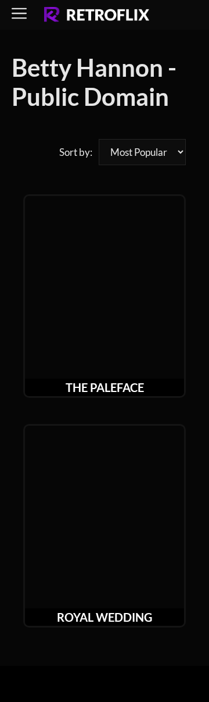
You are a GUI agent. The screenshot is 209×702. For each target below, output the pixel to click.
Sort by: (75, 152)
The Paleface (105, 387)
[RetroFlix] (96, 15)
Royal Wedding (104, 617)
